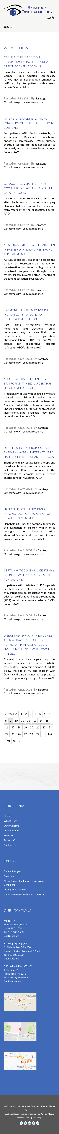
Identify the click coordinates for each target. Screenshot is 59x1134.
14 (40, 720)
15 (47, 720)
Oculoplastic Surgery (15, 889)
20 (31, 727)
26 (19, 734)
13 (34, 720)
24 (6, 734)
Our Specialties (12, 830)
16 (6, 727)
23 (50, 727)
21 (37, 727)
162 (50, 734)
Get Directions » (12, 935)
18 (19, 727)
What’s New (10, 820)
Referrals (8, 835)
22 (43, 727)
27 (25, 734)
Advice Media (47, 1114)
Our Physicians (11, 825)
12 (28, 720)
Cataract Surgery (12, 871)
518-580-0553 (15, 932)
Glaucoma (9, 876)
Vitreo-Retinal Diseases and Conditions (24, 894)
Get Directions (11, 981)
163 (7, 741)
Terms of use (23, 1117)
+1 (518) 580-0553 (18, 977)
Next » (16, 741)
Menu (10, 27)
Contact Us (10, 844)
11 (22, 720)
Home (7, 815)
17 (12, 727)
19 (25, 727)
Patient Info (10, 840)
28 (31, 734)
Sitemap (38, 1117)
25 (12, 734)
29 (37, 734)
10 (16, 720)
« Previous (11, 713)
